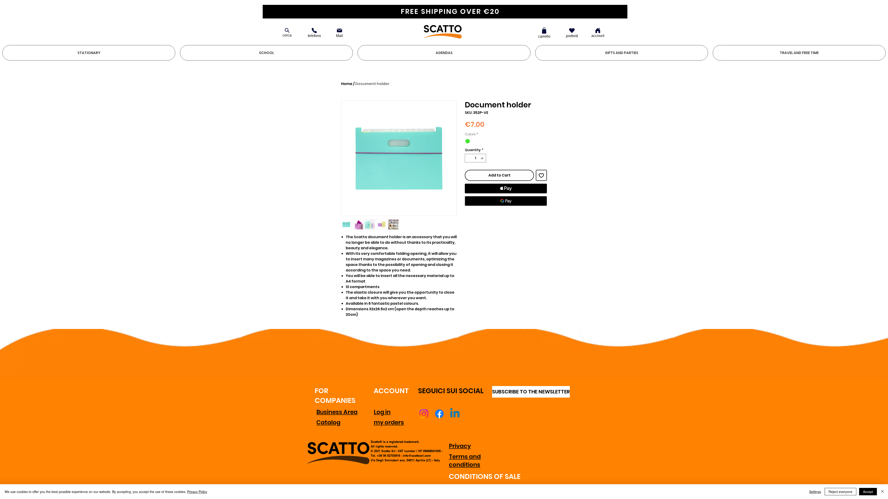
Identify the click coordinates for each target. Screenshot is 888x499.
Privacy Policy (197, 491)
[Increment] (482, 158)
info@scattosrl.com (417, 455)
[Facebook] (439, 414)
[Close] (882, 491)
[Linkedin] (455, 414)
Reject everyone (840, 491)
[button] (88, 53)
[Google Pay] (506, 201)
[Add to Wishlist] (541, 175)
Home (346, 83)
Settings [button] (815, 491)
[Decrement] (468, 158)
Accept (868, 491)
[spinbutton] (475, 158)
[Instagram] (424, 414)
